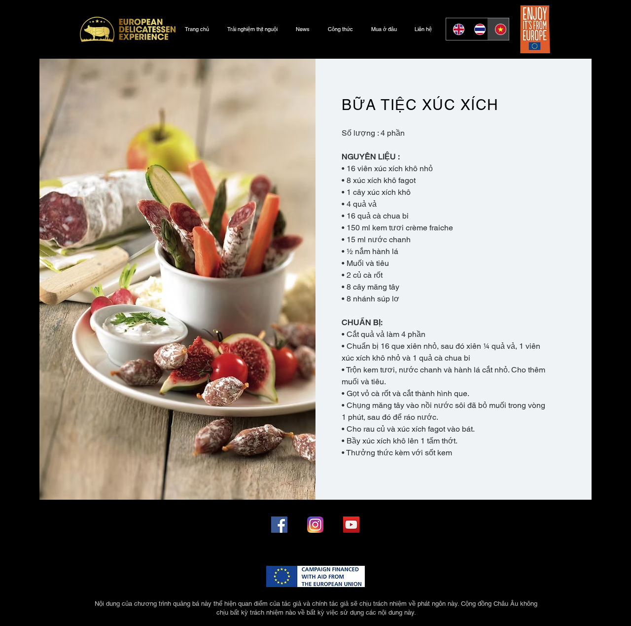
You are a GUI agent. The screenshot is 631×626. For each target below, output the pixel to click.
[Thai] (477, 29)
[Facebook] (279, 524)
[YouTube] (351, 524)
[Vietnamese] (498, 29)
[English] (456, 29)
